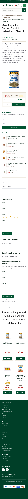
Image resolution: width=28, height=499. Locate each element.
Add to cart (18, 104)
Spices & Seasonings (16, 15)
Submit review (7, 234)
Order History (5, 458)
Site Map (4, 417)
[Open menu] (3, 5)
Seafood (4, 428)
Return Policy (5, 405)
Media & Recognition (7, 448)
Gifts (3, 438)
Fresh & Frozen (5, 423)
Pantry (8, 15)
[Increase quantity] (10, 104)
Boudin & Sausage (6, 425)
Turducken (4, 432)
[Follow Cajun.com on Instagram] (7, 469)
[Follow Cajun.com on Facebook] (3, 469)
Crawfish (4, 430)
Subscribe (14, 127)
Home (3, 15)
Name (3, 202)
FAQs (3, 413)
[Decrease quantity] (4, 104)
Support (4, 415)
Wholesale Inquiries (6, 450)
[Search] (24, 10)
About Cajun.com (6, 444)
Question (4, 283)
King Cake (4, 436)
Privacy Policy (5, 407)
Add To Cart (7, 358)
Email (3, 208)
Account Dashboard (6, 456)
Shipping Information (7, 411)
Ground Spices (6, 17)
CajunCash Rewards (7, 461)
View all (24, 132)
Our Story (4, 446)
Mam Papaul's (9, 37)
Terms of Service (6, 409)
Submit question (7, 296)
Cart (3, 463)
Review (3, 220)
